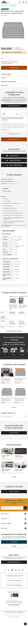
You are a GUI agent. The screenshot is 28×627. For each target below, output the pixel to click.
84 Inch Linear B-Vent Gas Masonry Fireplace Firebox (13, 307)
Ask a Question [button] (14, 432)
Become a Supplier (14, 562)
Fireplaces (6, 5)
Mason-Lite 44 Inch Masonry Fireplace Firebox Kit (23, 306)
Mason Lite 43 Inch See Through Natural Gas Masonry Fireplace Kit (6, 379)
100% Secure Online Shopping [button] (14, 585)
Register (14, 542)
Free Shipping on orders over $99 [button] (14, 575)
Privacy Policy (17, 616)
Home (2, 5)
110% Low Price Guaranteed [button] (14, 580)
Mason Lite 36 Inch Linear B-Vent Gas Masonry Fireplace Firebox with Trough (20, 399)
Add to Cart (14, 67)
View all (14, 407)
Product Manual (7, 190)
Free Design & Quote (14, 105)
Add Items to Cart (14, 139)
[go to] (7, 372)
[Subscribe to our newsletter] (25, 508)
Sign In (14, 546)
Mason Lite (10, 179)
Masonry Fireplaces (12, 5)
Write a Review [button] (4, 15)
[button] (14, 160)
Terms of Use (10, 616)
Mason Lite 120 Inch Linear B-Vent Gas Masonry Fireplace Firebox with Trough (7, 399)
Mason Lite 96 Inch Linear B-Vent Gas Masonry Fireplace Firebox (20, 379)
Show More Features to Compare (14, 331)
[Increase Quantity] (9, 58)
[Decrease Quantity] (6, 58)
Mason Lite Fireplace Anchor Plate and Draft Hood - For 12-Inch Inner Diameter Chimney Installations (13, 118)
